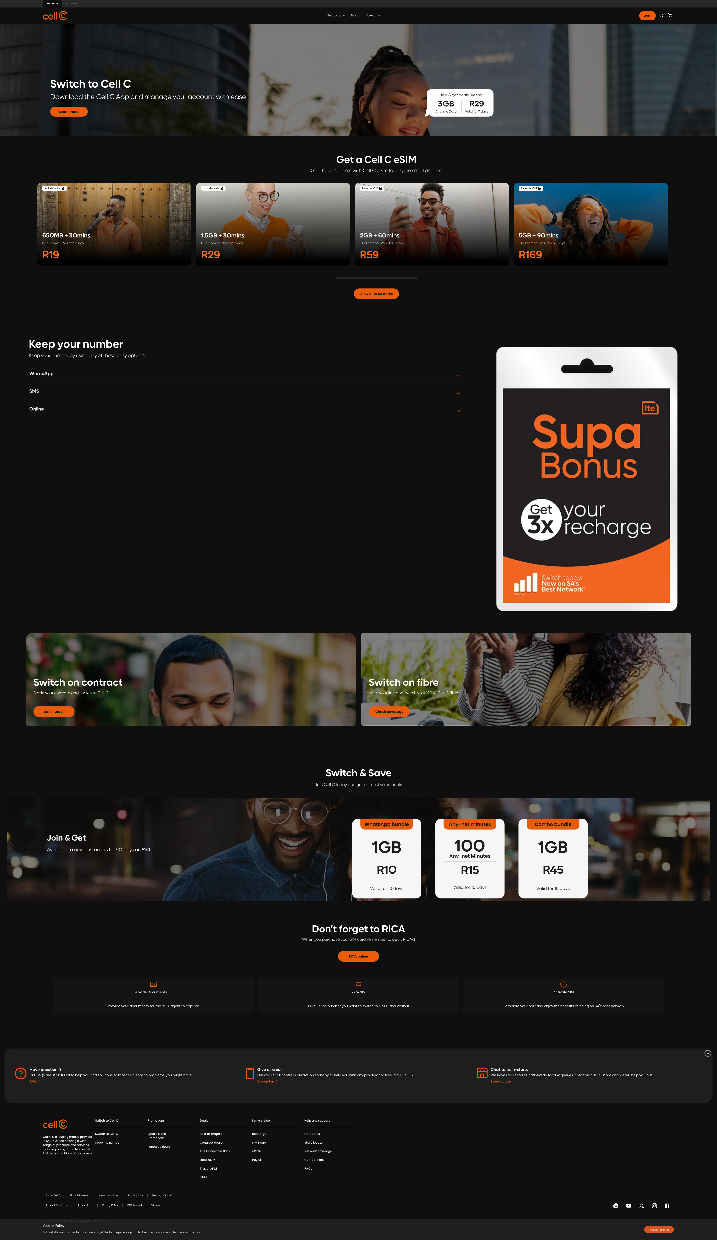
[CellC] (55, 15)
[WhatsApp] (616, 1206)
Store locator (501, 1081)
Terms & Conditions (57, 1205)
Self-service (261, 1121)
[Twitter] (642, 1206)
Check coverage (389, 711)
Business (71, 3)
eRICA (256, 1151)
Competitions (314, 1160)
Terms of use (85, 1205)
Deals (204, 1121)
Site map (156, 1205)
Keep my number (108, 1143)
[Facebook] (668, 1206)
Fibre (203, 1177)
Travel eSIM (208, 1169)
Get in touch (54, 711)
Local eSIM (207, 1160)
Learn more (69, 111)
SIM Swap (259, 1143)
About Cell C (53, 1195)
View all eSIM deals (376, 293)
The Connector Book (215, 1151)
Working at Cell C (162, 1195)
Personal (52, 3)
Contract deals (211, 1143)
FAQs (33, 1081)
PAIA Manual (134, 1205)
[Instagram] (655, 1206)
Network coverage (318, 1151)
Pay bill (257, 1160)
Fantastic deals (159, 1147)
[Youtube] (629, 1206)
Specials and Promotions (157, 1136)
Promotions (156, 1121)
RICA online (358, 956)
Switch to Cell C (106, 1121)
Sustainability (135, 1195)
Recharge (259, 1134)
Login (647, 15)
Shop (354, 15)
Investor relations (108, 1195)
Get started (335, 15)
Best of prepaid (211, 1134)
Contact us (265, 1081)
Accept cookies (659, 1229)
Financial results (79, 1195)
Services (371, 15)
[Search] (662, 15)
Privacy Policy (110, 1205)
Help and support (317, 1121)
